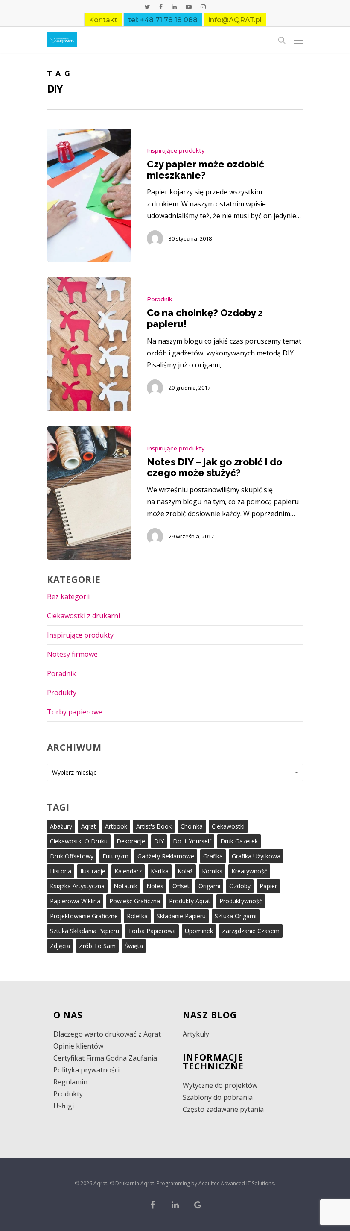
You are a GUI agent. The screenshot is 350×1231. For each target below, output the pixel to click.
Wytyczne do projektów (220, 1085)
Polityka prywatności (86, 1070)
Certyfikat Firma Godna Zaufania (105, 1058)
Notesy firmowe (72, 654)
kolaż (185, 871)
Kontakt (103, 20)
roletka (137, 916)
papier (268, 886)
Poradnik (159, 299)
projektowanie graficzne (84, 916)
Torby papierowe (74, 712)
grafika (213, 856)
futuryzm (115, 856)
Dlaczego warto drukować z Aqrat (107, 1034)
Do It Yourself (192, 841)
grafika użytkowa (256, 856)
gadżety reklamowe (165, 856)
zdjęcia (60, 946)
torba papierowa (152, 931)
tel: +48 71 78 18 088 (163, 20)
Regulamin (70, 1082)
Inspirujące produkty (176, 150)
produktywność (240, 901)
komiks (212, 871)
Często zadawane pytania (223, 1109)
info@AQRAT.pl (235, 20)
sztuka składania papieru (84, 931)
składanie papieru (181, 916)
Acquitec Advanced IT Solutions (236, 1183)
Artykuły (196, 1034)
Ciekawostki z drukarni (83, 615)
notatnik (125, 886)
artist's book (154, 826)
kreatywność (249, 871)
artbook (116, 826)
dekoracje (131, 841)
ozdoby (240, 886)
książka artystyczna (77, 886)
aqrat (88, 826)
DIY (159, 841)
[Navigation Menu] (298, 40)
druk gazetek (239, 841)
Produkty (61, 692)
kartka (160, 871)
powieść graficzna (134, 901)
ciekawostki (228, 826)
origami (209, 886)
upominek (199, 931)
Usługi (63, 1106)
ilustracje (92, 871)
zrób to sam (97, 946)
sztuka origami (236, 916)
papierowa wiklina (75, 901)
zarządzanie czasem (251, 931)
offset (181, 886)
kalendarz (128, 871)
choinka (192, 826)
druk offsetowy (71, 856)
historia (60, 871)
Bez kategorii (68, 596)
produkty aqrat (189, 901)
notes (154, 886)
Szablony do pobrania (218, 1097)
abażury (61, 826)
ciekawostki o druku (79, 841)
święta (134, 946)
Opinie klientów (78, 1046)
